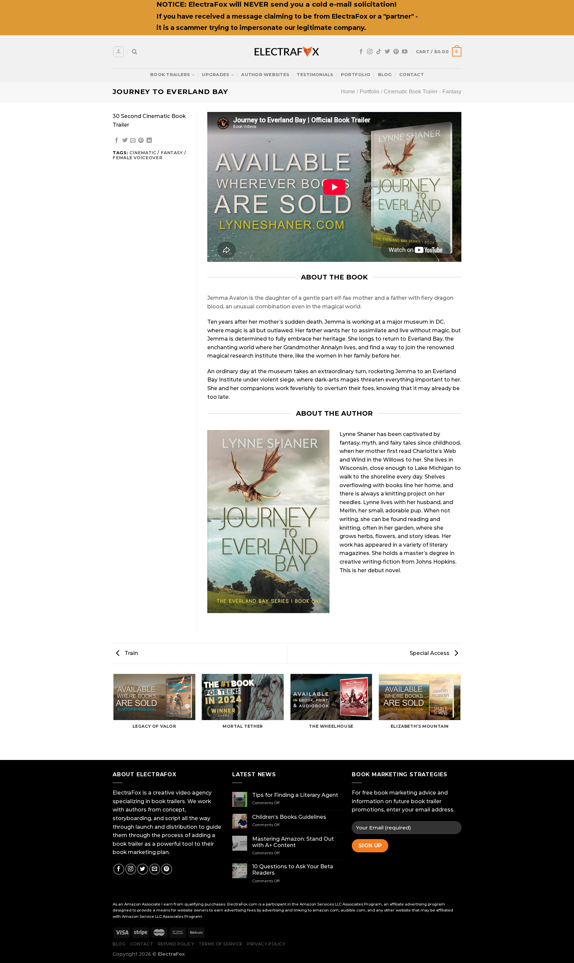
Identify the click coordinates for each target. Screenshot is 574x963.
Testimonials (315, 74)
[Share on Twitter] (125, 141)
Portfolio (355, 74)
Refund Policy (176, 943)
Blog (385, 74)
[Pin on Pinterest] (141, 141)
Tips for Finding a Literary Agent (295, 795)
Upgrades (215, 74)
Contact (411, 74)
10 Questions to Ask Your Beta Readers (292, 869)
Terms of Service (221, 943)
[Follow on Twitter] (387, 52)
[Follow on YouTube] (404, 52)
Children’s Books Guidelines (289, 817)
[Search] (134, 52)
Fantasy (451, 91)
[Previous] (114, 716)
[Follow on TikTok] (378, 52)
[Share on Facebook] (116, 141)
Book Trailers (170, 74)
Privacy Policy (266, 943)
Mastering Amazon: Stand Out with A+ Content (293, 842)
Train (130, 653)
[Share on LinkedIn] (149, 141)
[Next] (460, 716)
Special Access (430, 653)
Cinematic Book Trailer (410, 91)
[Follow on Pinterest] (396, 52)
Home (348, 91)
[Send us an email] (154, 869)
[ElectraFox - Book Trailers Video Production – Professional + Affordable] (287, 52)
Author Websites (265, 74)
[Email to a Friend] (133, 141)
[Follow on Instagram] (369, 52)
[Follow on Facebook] (361, 52)
